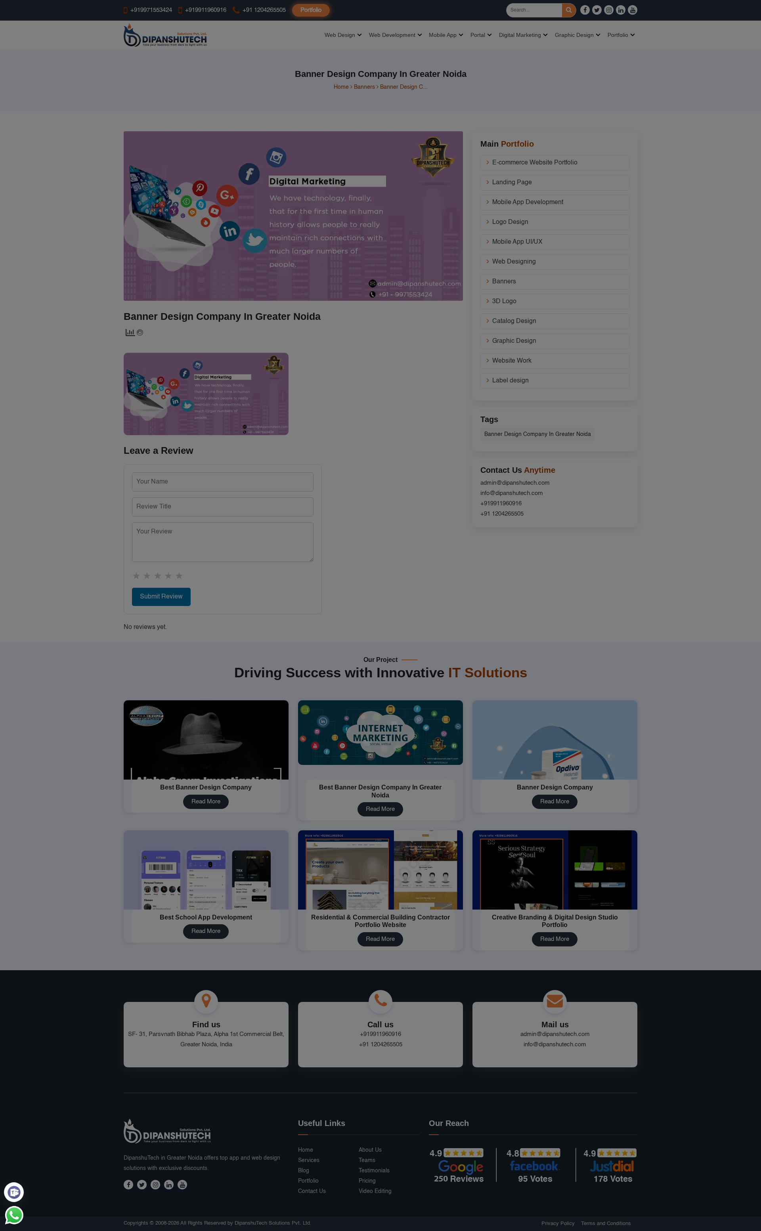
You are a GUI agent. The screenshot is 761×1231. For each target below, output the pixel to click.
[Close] (510, 521)
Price (456, 654)
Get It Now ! (415, 654)
